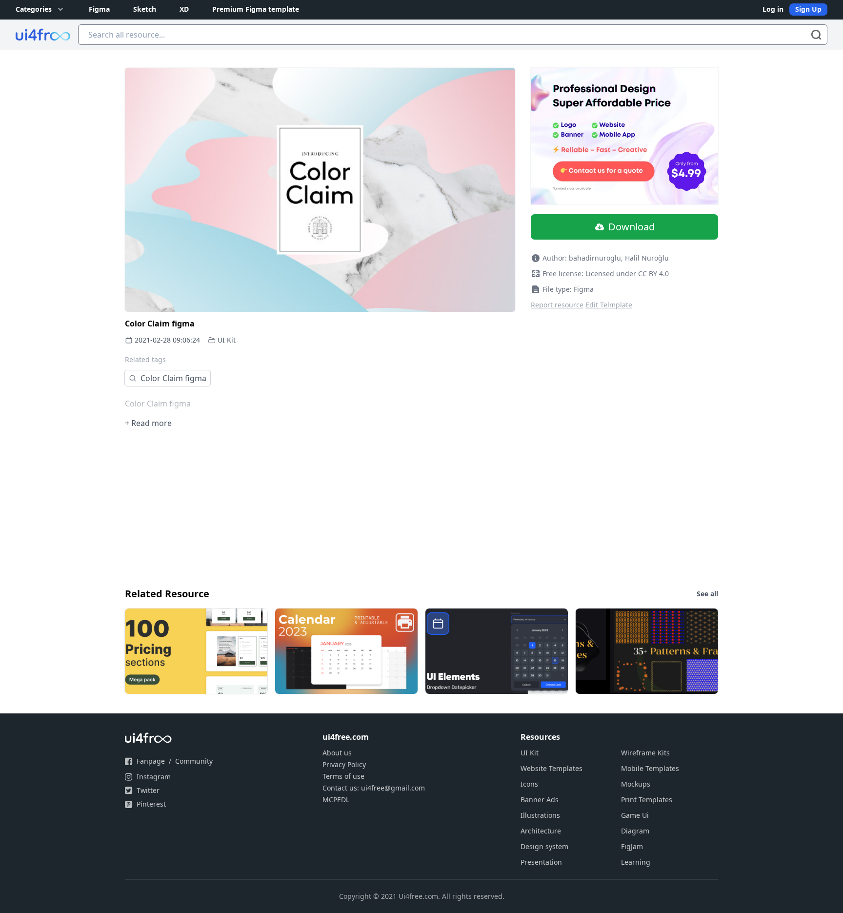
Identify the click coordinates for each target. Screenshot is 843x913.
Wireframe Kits (645, 752)
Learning (635, 862)
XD (184, 9)
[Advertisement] (417, 507)
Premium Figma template (255, 9)
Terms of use (343, 776)
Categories (34, 9)
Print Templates (646, 799)
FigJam (632, 846)
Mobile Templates (650, 768)
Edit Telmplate (608, 304)
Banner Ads (540, 799)
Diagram (635, 830)
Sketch (144, 9)
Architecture (541, 830)
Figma (99, 9)
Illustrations (540, 815)
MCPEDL (335, 799)
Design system (544, 846)
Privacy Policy (344, 764)
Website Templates (551, 768)
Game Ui (635, 815)
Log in (773, 9)
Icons (529, 784)
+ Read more (148, 423)
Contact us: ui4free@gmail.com (373, 787)
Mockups (635, 784)
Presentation (541, 862)
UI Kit (227, 340)
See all (707, 593)
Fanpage (151, 761)
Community (194, 761)
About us (337, 752)
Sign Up (808, 9)
